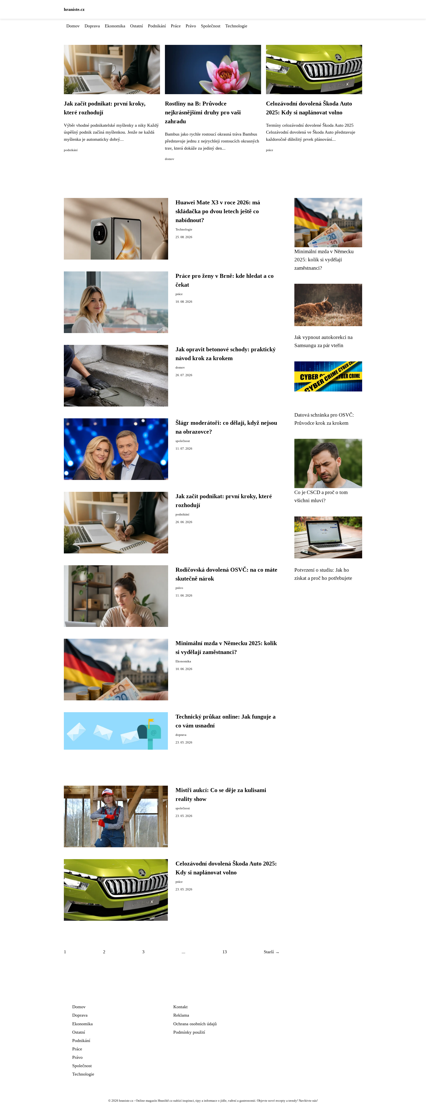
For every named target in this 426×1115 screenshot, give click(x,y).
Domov (73, 25)
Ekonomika (115, 25)
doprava (181, 735)
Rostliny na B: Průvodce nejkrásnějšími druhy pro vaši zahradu (203, 112)
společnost (183, 441)
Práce (176, 25)
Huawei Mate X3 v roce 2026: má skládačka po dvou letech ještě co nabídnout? (218, 211)
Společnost (210, 25)
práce (269, 150)
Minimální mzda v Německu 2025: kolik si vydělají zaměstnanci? (324, 259)
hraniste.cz (74, 9)
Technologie (236, 25)
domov (169, 159)
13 (224, 951)
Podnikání (157, 25)
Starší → (272, 951)
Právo (191, 25)
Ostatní (136, 25)
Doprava (92, 25)
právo (179, 588)
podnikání (71, 150)
